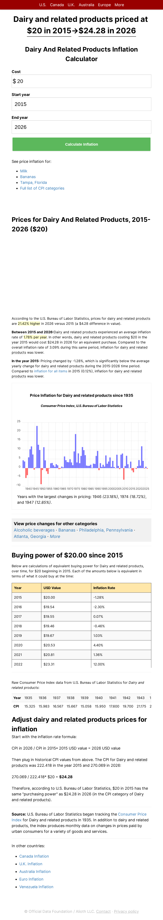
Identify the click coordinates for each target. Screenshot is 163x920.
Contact (103, 911)
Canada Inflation (34, 856)
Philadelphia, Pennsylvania (106, 530)
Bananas (28, 176)
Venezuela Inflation (36, 887)
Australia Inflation (35, 871)
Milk (23, 171)
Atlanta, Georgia (30, 536)
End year (20, 117)
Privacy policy (126, 911)
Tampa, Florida (33, 182)
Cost (16, 71)
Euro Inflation (31, 879)
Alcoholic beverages (34, 530)
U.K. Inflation (30, 864)
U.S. (42, 5)
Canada (57, 5)
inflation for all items (50, 371)
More (119, 5)
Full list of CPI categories (42, 188)
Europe (104, 5)
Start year (21, 94)
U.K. (71, 5)
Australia (86, 5)
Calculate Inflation (81, 144)
